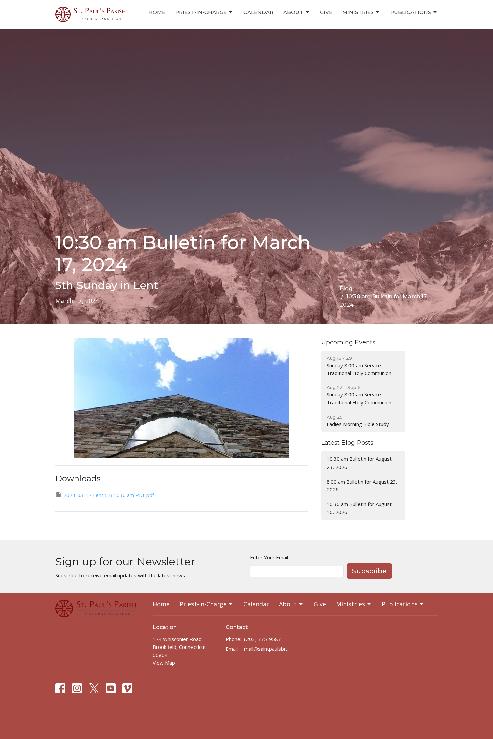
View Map (164, 662)
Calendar (258, 12)
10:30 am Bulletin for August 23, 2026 (359, 462)
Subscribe (369, 571)
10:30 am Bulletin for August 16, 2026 (359, 508)
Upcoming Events (348, 342)
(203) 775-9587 (262, 639)
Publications (410, 12)
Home (156, 12)
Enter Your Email (269, 557)
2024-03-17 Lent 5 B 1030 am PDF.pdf (108, 495)
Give (326, 12)
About (293, 12)
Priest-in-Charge (201, 12)
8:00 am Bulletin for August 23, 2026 (362, 485)
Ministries (358, 12)
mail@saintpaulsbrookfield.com (268, 648)
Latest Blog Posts (347, 442)
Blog (346, 288)
